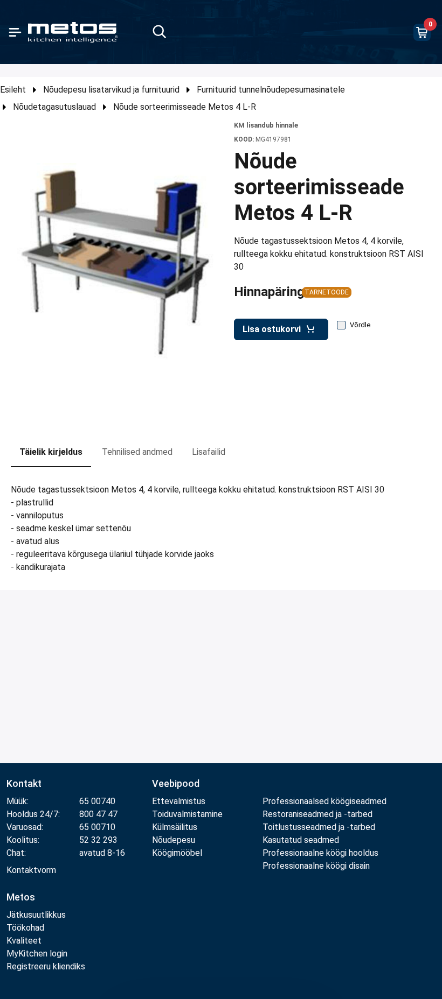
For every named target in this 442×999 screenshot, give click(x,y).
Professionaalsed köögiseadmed (324, 801)
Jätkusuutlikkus (36, 915)
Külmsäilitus (174, 827)
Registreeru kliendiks (45, 966)
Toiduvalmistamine (187, 814)
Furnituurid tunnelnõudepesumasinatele (271, 90)
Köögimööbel (177, 853)
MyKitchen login (36, 953)
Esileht (13, 90)
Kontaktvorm (31, 870)
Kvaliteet (24, 940)
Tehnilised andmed (137, 452)
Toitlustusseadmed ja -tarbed (319, 827)
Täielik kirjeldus (50, 452)
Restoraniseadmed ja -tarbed (317, 814)
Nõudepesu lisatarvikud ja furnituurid (111, 90)
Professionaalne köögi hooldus (320, 853)
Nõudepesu (173, 840)
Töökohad (25, 928)
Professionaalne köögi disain (316, 866)
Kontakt (24, 783)
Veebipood (175, 783)
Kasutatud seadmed (301, 840)
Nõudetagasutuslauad (54, 107)
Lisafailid (208, 452)
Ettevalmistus (178, 801)
